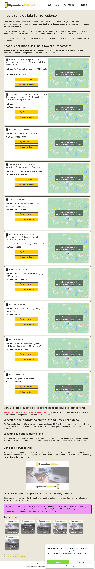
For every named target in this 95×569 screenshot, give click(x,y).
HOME (49, 5)
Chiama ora (27, 79)
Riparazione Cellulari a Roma (15, 554)
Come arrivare (28, 84)
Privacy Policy (70, 566)
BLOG (57, 5)
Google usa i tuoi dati (70, 553)
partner (75, 550)
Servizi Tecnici (68, 5)
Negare (81, 562)
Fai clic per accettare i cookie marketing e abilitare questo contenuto (69, 73)
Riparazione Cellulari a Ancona (16, 556)
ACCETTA (58, 562)
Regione (83, 5)
